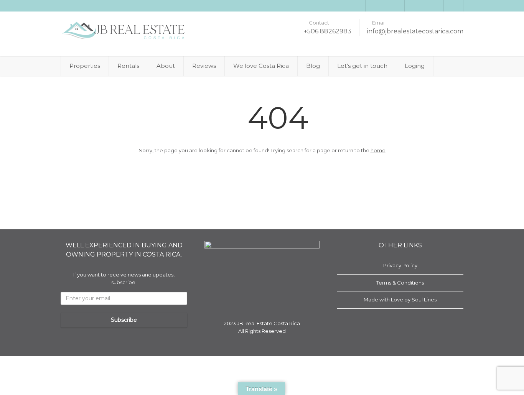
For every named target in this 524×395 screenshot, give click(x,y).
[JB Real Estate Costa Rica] (124, 30)
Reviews (204, 65)
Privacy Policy (400, 265)
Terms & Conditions (400, 283)
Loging (415, 65)
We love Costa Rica (261, 65)
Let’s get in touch (362, 65)
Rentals (128, 65)
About (166, 65)
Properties (84, 65)
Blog (313, 65)
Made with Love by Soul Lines (400, 299)
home (378, 150)
